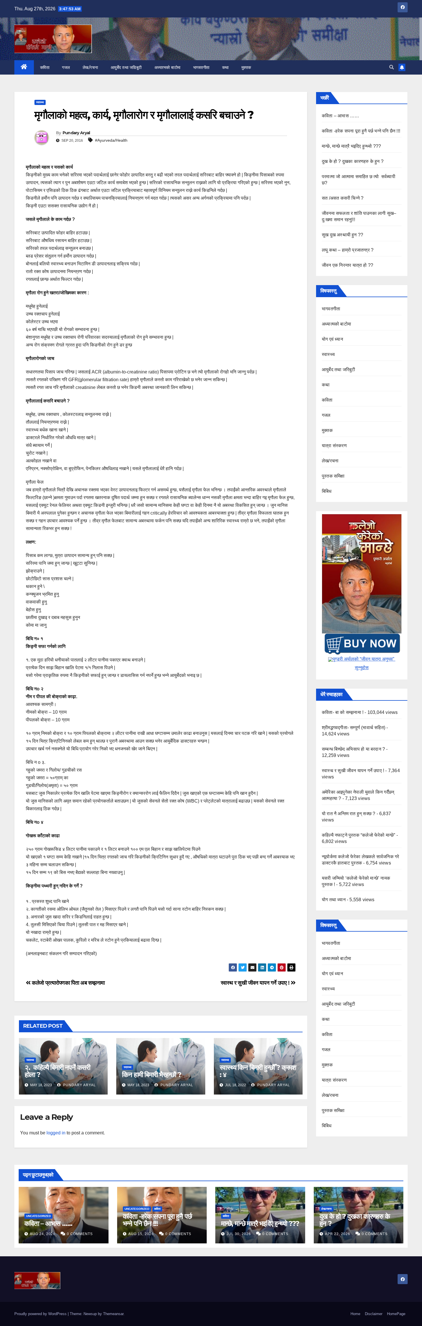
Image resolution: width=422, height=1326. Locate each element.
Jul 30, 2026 (239, 1234)
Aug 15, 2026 (141, 1234)
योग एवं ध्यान (332, 339)
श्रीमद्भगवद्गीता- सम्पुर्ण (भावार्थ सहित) (353, 727)
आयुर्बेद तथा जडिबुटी (126, 67)
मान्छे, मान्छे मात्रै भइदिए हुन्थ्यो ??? (351, 146)
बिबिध (327, 491)
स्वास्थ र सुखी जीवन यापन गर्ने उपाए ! (256, 983)
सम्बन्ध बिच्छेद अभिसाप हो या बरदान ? (353, 749)
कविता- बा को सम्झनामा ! (342, 712)
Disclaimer (373, 1314)
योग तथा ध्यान (334, 899)
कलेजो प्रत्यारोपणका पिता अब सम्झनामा (68, 983)
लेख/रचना (90, 67)
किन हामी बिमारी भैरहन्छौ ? (151, 1074)
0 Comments (80, 1234)
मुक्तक (246, 67)
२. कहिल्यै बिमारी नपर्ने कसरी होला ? (57, 1071)
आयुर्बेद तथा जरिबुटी (338, 369)
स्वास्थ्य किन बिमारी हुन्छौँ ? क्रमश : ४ (258, 1071)
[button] (391, 67)
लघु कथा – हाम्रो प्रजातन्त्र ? (347, 250)
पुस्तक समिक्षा (333, 476)
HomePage (396, 1314)
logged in (56, 1132)
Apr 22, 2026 (337, 1234)
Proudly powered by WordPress (41, 1314)
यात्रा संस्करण (334, 445)
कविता (45, 67)
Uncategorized (38, 1216)
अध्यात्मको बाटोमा (167, 67)
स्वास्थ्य (40, 102)
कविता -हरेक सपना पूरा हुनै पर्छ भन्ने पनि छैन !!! (361, 130)
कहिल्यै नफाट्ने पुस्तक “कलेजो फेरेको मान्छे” (358, 835)
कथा (225, 67)
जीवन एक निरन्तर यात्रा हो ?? (347, 265)
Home (355, 1314)
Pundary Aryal (76, 132)
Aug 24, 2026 (42, 1234)
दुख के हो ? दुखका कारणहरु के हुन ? (353, 161)
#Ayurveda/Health (111, 140)
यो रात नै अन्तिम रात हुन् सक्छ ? (348, 813)
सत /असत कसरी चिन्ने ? (342, 198)
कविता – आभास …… (340, 115)
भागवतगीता (201, 67)
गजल (66, 67)
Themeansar (113, 1314)
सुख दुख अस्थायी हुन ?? (342, 234)
